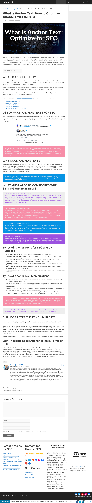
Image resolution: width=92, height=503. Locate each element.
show (18, 70)
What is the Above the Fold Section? (16, 108)
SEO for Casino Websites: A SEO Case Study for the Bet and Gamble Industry (12, 461)
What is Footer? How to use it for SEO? (13, 390)
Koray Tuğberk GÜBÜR (16, 365)
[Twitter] (63, 365)
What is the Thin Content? (13, 105)
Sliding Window (7, 453)
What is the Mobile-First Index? (11, 388)
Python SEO (34, 2)
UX (76, 2)
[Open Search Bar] (87, 2)
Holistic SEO (8, 2)
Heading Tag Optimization (13, 101)
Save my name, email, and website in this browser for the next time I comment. (25, 431)
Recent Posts (10, 361)
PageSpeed (69, 2)
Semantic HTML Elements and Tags (12, 465)
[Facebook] (61, 365)
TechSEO (42, 2)
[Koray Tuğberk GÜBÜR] (6, 369)
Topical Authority (29, 472)
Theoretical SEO (51, 2)
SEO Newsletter (86, 496)
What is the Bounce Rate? (13, 106)
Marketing (81, 2)
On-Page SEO (61, 2)
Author (4, 361)
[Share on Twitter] (80, 501)
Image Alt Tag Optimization (13, 103)
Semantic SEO (29, 475)
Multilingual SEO (29, 477)
